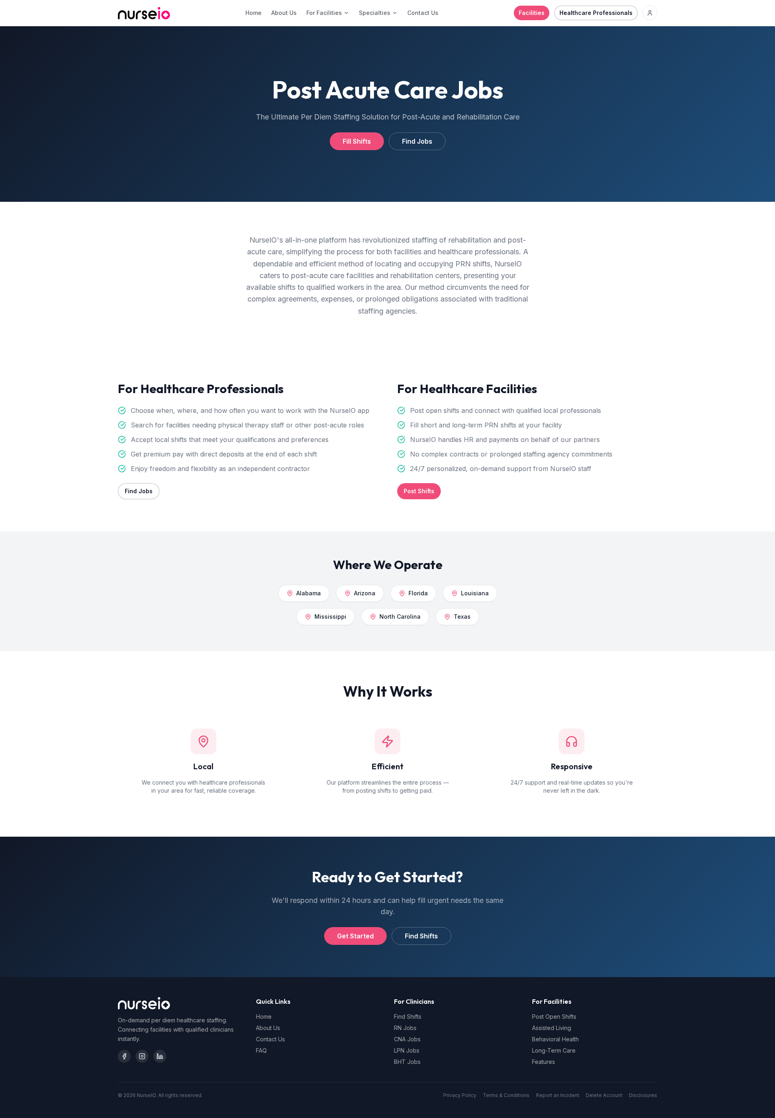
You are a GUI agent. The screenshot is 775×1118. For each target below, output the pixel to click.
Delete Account (604, 1095)
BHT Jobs (407, 1061)
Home (253, 12)
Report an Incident (557, 1095)
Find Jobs (417, 141)
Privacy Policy (459, 1095)
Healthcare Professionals (596, 12)
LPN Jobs (406, 1050)
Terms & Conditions (506, 1095)
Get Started (355, 936)
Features (543, 1061)
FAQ (261, 1050)
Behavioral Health (555, 1039)
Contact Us (422, 12)
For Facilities (324, 12)
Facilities (532, 12)
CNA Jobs (407, 1039)
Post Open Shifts (554, 1016)
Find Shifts (421, 936)
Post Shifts (419, 491)
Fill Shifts (357, 141)
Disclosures (643, 1095)
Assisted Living (551, 1027)
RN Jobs (405, 1027)
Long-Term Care (554, 1050)
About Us (284, 12)
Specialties (374, 12)
